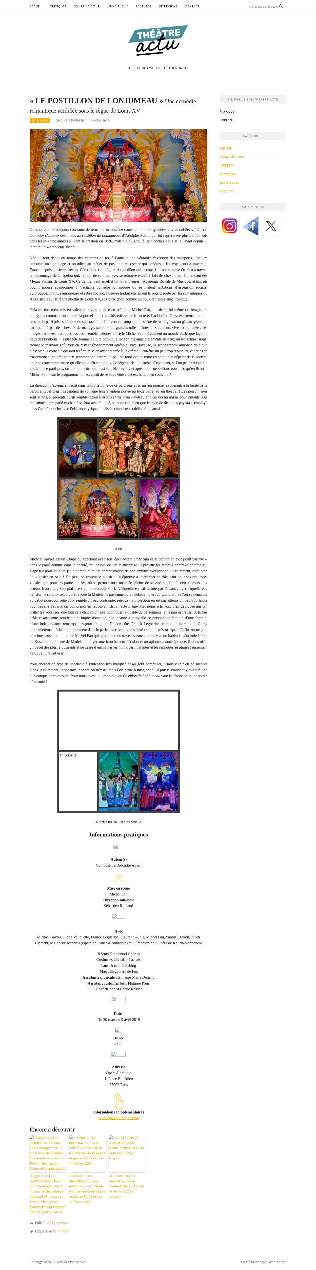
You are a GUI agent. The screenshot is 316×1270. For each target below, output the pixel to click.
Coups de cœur (87, 6)
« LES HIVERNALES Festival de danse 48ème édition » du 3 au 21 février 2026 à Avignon (126, 1186)
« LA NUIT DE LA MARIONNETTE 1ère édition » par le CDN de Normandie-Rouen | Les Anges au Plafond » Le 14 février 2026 (87, 1189)
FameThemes (277, 1262)
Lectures (144, 6)
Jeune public (118, 6)
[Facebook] (250, 227)
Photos (63, 1231)
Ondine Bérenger (70, 120)
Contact (192, 6)
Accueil (36, 6)
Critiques (58, 6)
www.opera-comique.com (118, 1118)
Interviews (168, 6)
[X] (271, 227)
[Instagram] (229, 227)
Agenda (226, 148)
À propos (227, 111)
